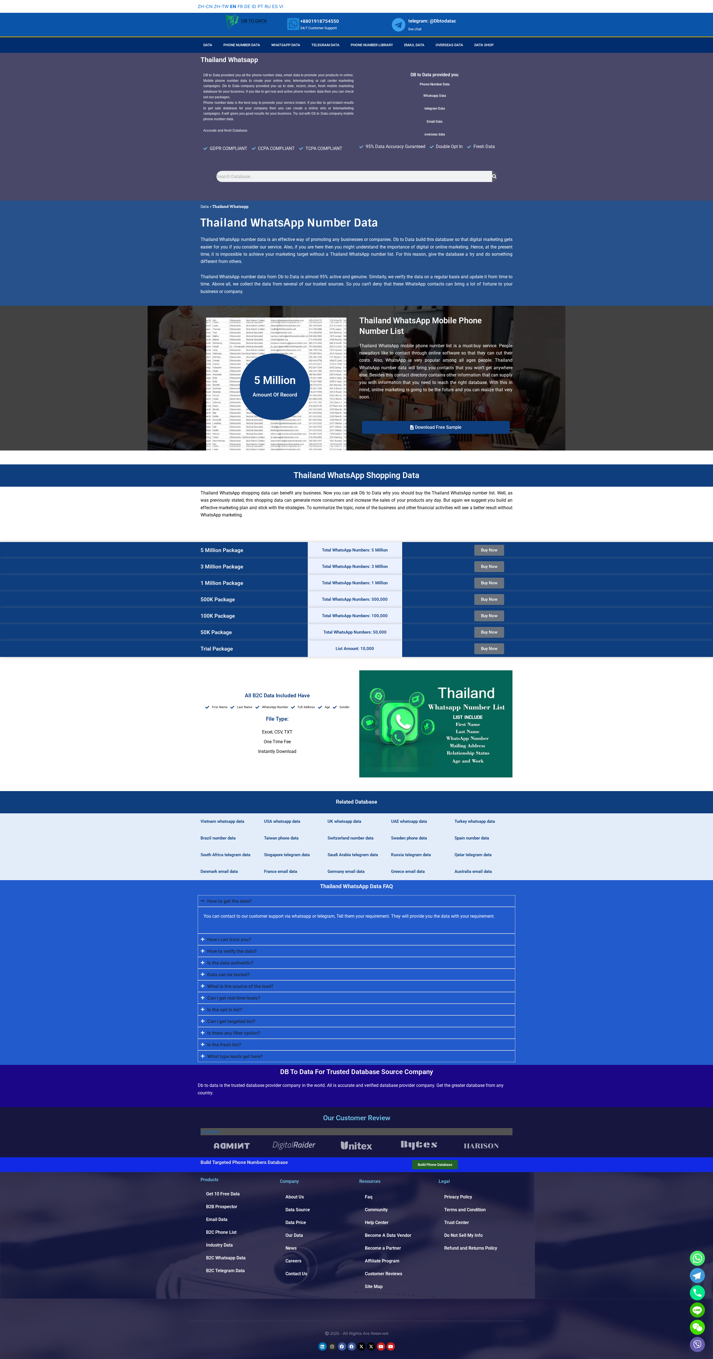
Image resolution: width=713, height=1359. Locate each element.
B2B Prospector (221, 1206)
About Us (294, 1197)
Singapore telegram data (287, 854)
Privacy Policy (458, 1197)
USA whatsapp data (282, 821)
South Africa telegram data (225, 854)
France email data (280, 871)
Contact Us (296, 1273)
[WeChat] (697, 1327)
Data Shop (484, 45)
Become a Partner (383, 1248)
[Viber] (697, 1344)
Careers (293, 1261)
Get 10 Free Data (223, 1193)
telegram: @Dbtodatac (432, 21)
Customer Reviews (383, 1273)
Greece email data (408, 871)
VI (281, 6)
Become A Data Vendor (388, 1235)
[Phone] (697, 1292)
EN (233, 6)
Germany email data (346, 871)
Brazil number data (218, 838)
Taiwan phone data (281, 838)
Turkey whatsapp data (475, 821)
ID (254, 6)
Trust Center (456, 1222)
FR (240, 6)
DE (247, 6)
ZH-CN (205, 6)
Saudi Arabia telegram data (353, 854)
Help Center (377, 1222)
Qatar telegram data (473, 854)
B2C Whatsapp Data (226, 1257)
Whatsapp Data (285, 45)
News (291, 1248)
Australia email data (473, 871)
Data (207, 45)
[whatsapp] (293, 24)
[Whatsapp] (697, 1258)
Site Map (374, 1286)
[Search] (494, 176)
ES (275, 6)
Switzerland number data (350, 838)
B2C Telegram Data (225, 1270)
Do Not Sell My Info (463, 1235)
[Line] (697, 1310)
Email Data (414, 45)
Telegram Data (325, 45)
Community (376, 1209)
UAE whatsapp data (409, 821)
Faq (368, 1197)
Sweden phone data (409, 838)
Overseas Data (449, 45)
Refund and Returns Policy (470, 1248)
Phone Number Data (241, 45)
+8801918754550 (319, 21)
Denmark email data (219, 871)
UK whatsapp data (344, 821)
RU (268, 6)
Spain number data (472, 838)
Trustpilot (211, 1131)
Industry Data (219, 1245)
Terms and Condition (465, 1209)
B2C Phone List (221, 1232)
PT (260, 6)
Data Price (295, 1222)
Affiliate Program (382, 1261)
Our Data (294, 1235)
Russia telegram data (411, 854)
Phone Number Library (372, 45)
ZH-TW (221, 6)
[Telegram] (697, 1275)
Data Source (297, 1209)
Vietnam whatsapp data (222, 821)
